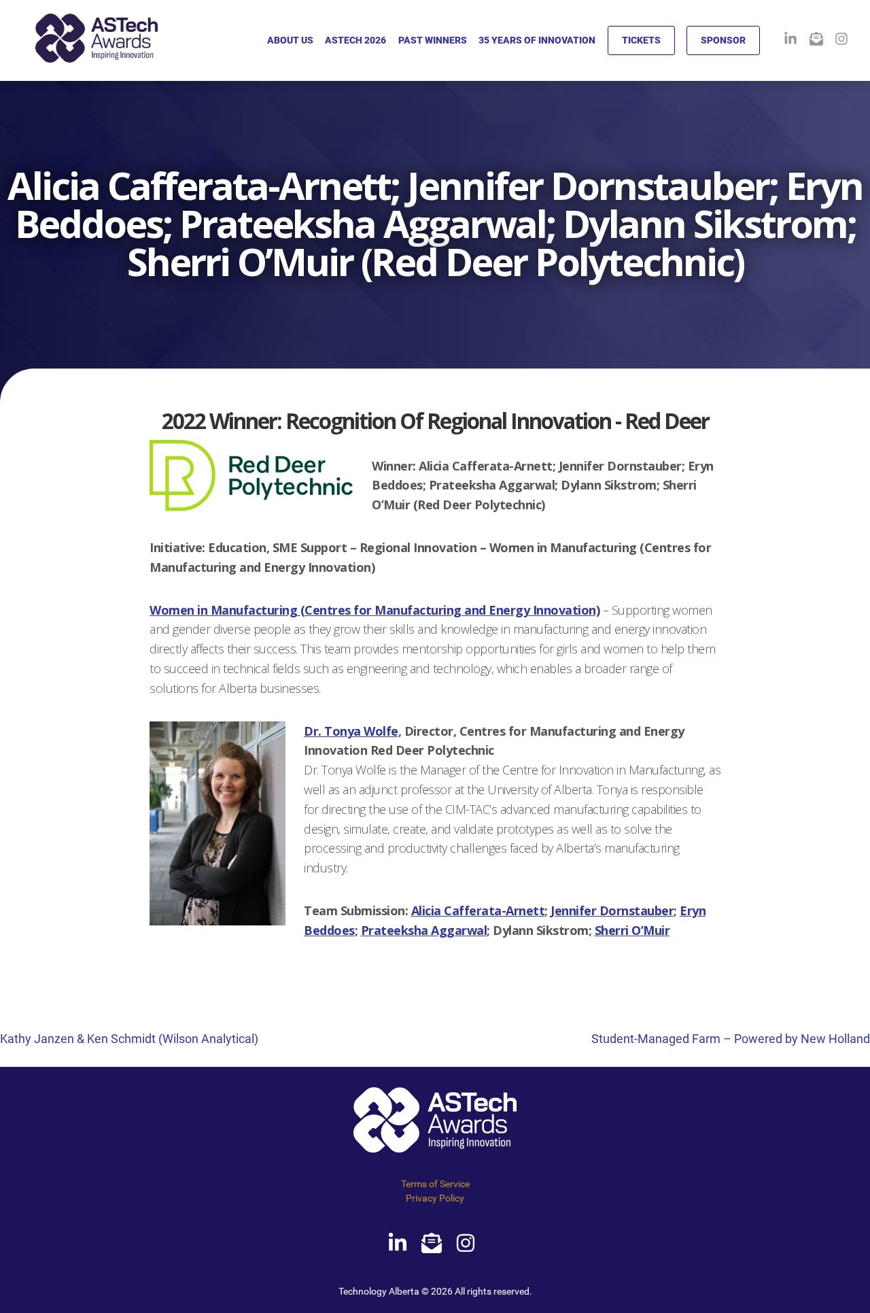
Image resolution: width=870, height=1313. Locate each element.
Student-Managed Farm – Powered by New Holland (730, 1038)
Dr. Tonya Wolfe (351, 731)
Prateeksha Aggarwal (424, 930)
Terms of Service (435, 1183)
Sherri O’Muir (632, 930)
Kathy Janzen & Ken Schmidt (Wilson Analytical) (129, 1038)
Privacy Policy (435, 1198)
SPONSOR (723, 40)
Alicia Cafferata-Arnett (478, 910)
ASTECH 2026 (355, 40)
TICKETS (641, 40)
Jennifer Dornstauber (612, 910)
